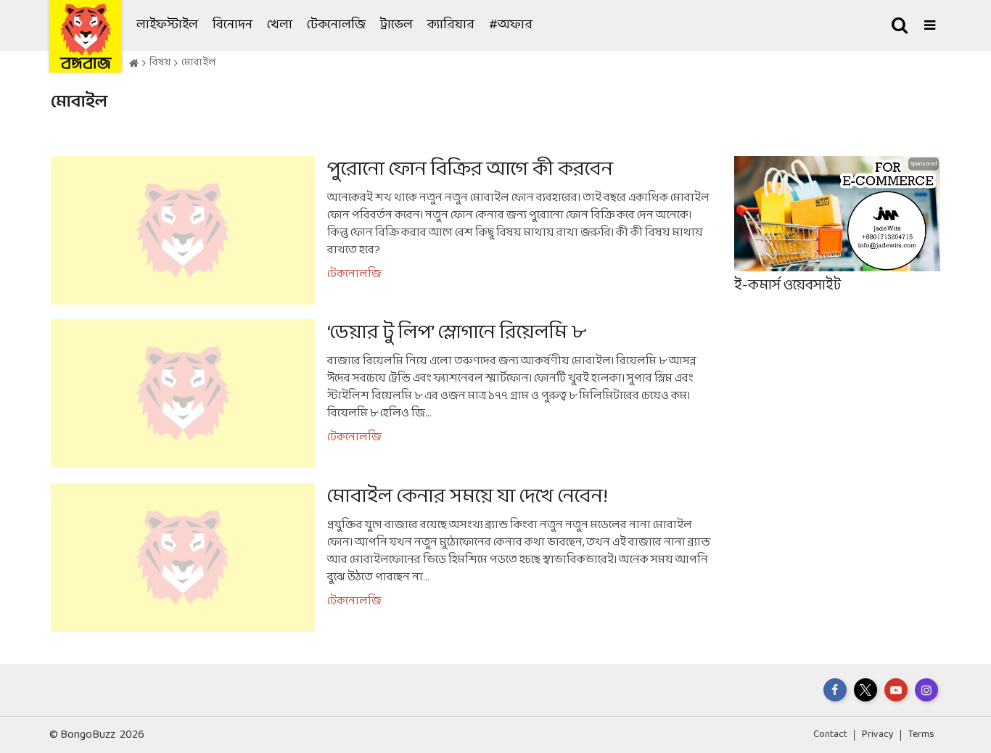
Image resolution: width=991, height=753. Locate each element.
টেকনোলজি (336, 25)
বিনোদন (232, 25)
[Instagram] (926, 689)
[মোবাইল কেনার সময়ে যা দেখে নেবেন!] (381, 557)
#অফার (510, 25)
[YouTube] (896, 689)
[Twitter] (865, 689)
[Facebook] (835, 689)
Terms (921, 734)
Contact (830, 734)
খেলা (279, 25)
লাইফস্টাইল (167, 25)
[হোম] (134, 63)
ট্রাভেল (396, 25)
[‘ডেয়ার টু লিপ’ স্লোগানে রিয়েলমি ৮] (381, 393)
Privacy (878, 734)
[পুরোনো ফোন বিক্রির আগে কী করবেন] (381, 230)
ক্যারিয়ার (450, 25)
